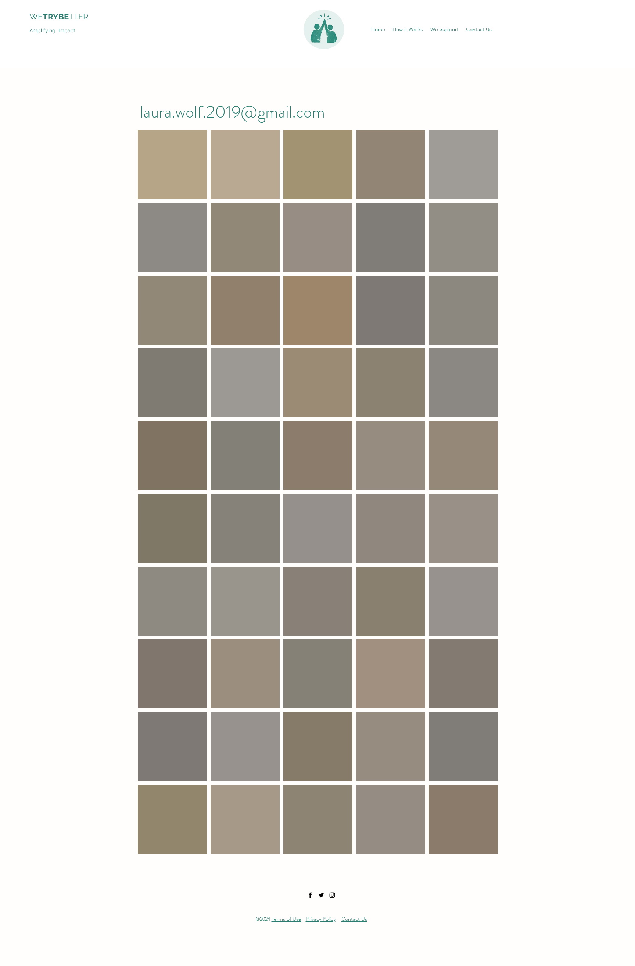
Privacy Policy (321, 919)
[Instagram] (332, 895)
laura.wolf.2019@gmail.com (232, 112)
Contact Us (354, 919)
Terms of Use (286, 919)
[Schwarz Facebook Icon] (310, 895)
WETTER (63, 16)
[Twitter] (321, 895)
